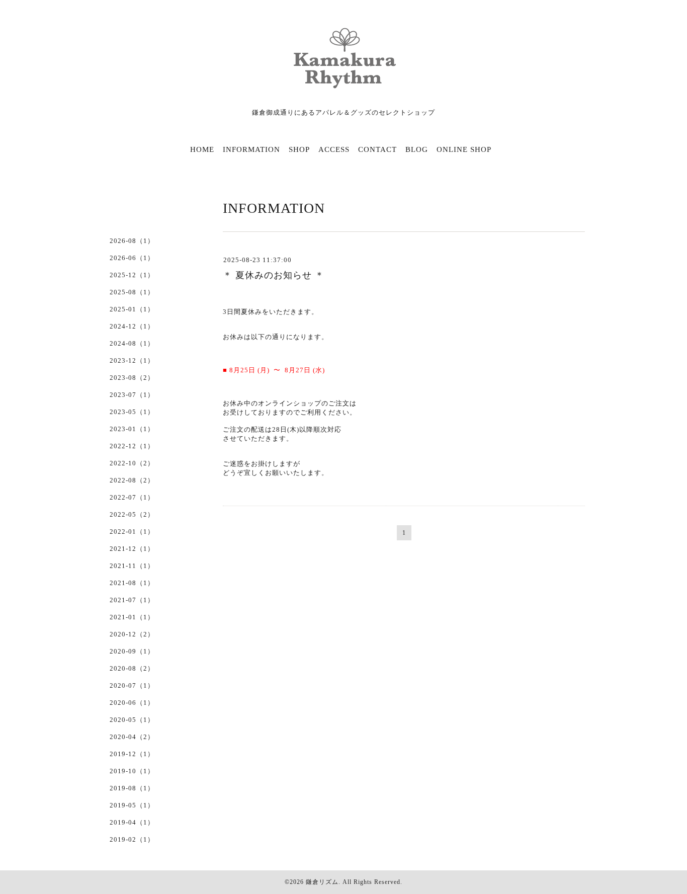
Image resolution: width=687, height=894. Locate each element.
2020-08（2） (132, 668)
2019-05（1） (132, 805)
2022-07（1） (132, 497)
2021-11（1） (132, 566)
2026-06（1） (132, 258)
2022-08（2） (132, 480)
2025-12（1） (132, 275)
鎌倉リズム (322, 881)
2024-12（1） (132, 326)
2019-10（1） (132, 771)
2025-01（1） (132, 309)
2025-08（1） (132, 292)
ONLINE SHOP (464, 149)
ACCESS (334, 149)
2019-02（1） (132, 839)
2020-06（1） (132, 702)
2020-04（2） (132, 737)
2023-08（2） (132, 377)
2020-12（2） (132, 634)
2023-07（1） (132, 394)
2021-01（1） (132, 617)
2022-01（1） (132, 531)
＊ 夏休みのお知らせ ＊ (273, 275)
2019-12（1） (132, 754)
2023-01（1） (132, 429)
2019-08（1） (132, 788)
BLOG (416, 149)
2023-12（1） (132, 360)
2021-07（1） (132, 600)
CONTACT (377, 149)
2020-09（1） (132, 651)
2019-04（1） (132, 822)
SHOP (299, 149)
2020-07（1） (132, 685)
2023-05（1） (132, 412)
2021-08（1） (132, 583)
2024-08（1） (132, 343)
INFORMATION (251, 149)
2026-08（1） (132, 241)
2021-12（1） (132, 548)
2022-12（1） (132, 446)
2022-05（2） (132, 514)
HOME (202, 149)
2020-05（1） (132, 719)
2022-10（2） (132, 463)
